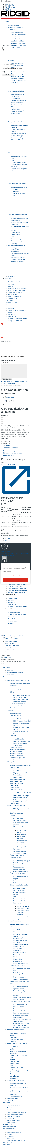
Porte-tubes (16, 883)
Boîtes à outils (14, 1078)
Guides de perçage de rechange (19, 1070)
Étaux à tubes (17, 881)
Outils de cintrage (18, 973)
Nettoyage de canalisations (16, 91)
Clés (12, 160)
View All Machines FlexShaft (22, 793)
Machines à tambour (17, 103)
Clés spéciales (17, 961)
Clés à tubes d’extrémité (20, 940)
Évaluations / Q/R (8, 455)
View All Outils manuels (20, 771)
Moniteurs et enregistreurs (20, 699)
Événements (11, 314)
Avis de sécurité (12, 294)
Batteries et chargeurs (17, 76)
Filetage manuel (18, 827)
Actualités (11, 308)
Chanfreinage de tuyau (18, 129)
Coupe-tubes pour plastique (21, 1013)
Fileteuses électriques (19, 820)
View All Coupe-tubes (23, 906)
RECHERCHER (7, 379)
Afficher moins (5, 441)
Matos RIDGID (12, 316)
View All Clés (17, 930)
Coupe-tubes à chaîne (19, 899)
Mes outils (11, 284)
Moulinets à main (18, 775)
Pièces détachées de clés (20, 963)
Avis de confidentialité (11, 641)
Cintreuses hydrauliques (20, 871)
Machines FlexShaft (17, 111)
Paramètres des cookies (12, 645)
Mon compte (6, 667)
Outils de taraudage (19, 869)
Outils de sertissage (17, 65)
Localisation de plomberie (18, 43)
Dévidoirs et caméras (19, 701)
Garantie (10, 286)
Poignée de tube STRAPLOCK (20, 226)
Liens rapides (9, 609)
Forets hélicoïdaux (15, 1072)
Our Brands (8, 9)
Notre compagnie (10, 594)
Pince (13, 237)
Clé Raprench (17, 942)
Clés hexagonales (18, 946)
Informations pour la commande (12, 453)
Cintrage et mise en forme (18, 162)
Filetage (13, 131)
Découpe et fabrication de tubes (20, 140)
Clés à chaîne (17, 950)
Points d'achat (9, 300)
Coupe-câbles (15, 191)
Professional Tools (10, 7)
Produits (7, 21)
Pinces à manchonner (19, 977)
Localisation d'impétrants (18, 45)
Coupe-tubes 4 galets (23, 908)
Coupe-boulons (15, 232)
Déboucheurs (15, 107)
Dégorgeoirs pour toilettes (20, 773)
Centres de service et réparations (17, 288)
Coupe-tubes (17, 903)
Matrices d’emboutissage (20, 979)
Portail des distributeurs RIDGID (17, 318)
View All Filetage (18, 818)
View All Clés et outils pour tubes (19, 924)
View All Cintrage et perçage (21, 860)
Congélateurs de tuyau (20, 991)
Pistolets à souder (18, 999)
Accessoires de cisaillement (19, 72)
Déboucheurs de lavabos (18, 100)
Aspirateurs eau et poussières (16, 245)
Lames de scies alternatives (21, 865)
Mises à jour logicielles (14, 296)
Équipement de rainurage (18, 133)
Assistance (8, 278)
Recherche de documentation (16, 290)
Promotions (11, 276)
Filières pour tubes (22, 847)
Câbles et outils (15, 113)
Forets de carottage (19, 867)
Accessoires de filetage (20, 853)
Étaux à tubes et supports (18, 138)
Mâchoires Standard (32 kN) (21, 741)
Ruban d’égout (17, 777)
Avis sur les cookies (10, 643)
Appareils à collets (18, 975)
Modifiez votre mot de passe (15, 672)
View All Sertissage (17, 63)
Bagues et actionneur (17, 70)
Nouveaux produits (13, 25)
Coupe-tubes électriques (20, 901)
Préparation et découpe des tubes (20, 1001)
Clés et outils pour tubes (15, 153)
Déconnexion (10, 675)
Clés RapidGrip (18, 938)
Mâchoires (14, 67)
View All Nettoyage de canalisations (20, 765)
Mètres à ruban (14, 1076)
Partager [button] (4, 415)
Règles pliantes (15, 234)
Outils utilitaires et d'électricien (17, 183)
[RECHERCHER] (14, 371)
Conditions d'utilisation (11, 650)
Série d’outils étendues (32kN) (22, 721)
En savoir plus (5, 443)
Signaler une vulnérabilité (12, 652)
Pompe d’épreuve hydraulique (22, 997)
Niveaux (13, 230)
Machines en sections (17, 105)
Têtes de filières (21, 834)
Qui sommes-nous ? (10, 305)
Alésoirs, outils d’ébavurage (21, 1027)
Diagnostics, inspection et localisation (18, 680)
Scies (15, 896)
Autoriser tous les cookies (15, 579)
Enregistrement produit (14, 282)
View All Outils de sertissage (21, 719)
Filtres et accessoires (17, 261)
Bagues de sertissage (17, 78)
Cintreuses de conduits (18, 193)
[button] (15, 1)
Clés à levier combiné (19, 953)
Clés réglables (17, 959)
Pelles (12, 1074)
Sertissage (11, 60)
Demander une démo (11, 302)
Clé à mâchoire (17, 948)
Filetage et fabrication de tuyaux (17, 122)
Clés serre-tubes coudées (20, 944)
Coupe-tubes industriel (23, 910)
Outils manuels (15, 98)
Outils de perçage (18, 863)
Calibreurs (14, 195)
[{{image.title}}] (9, 397)
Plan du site (8, 648)
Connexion (11, 623)
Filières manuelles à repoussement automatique (22, 843)
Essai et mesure (16, 47)
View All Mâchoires (18, 739)
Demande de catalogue (15, 292)
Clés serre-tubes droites (20, 932)
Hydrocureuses (15, 109)
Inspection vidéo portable (18, 37)
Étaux (13, 228)
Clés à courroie (17, 957)
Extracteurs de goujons (18, 239)
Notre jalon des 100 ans (15, 320)
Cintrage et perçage (17, 136)
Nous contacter (12, 298)
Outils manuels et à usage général (18, 214)
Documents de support (10, 451)
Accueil (3, 381)
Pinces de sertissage (17, 74)
